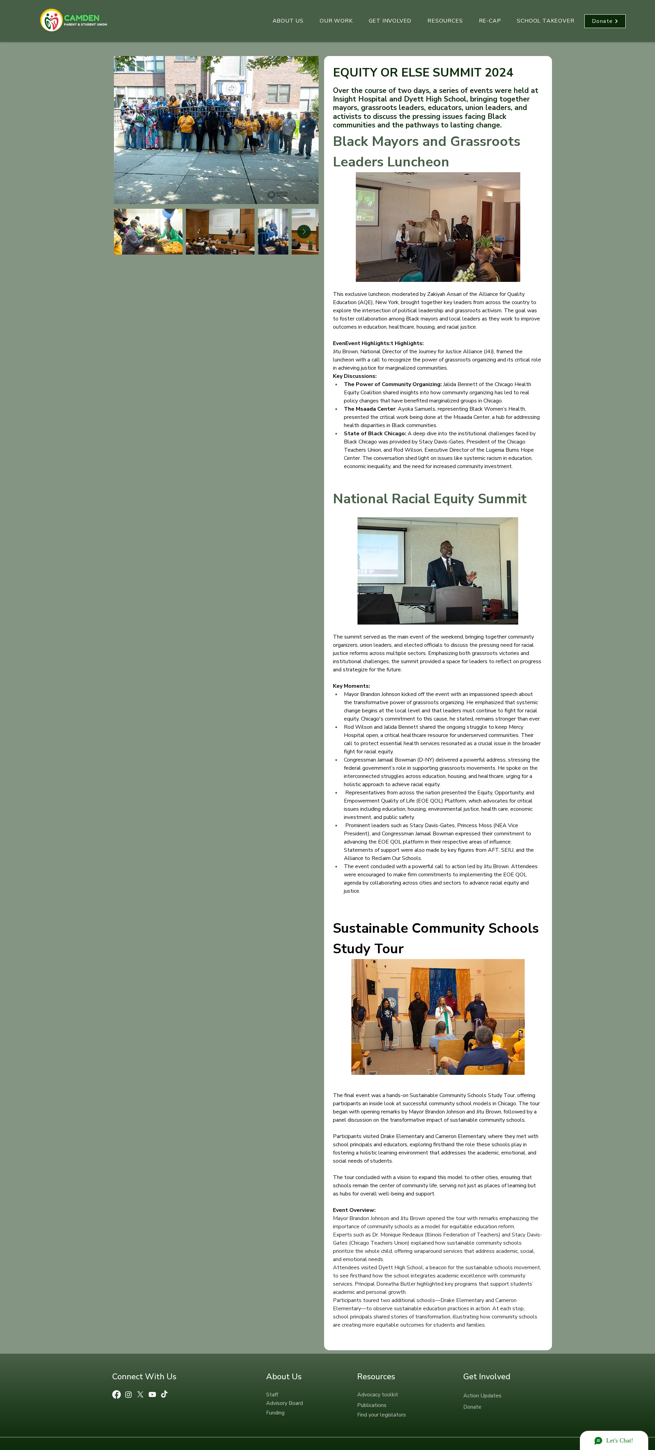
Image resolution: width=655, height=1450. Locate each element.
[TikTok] (164, 1394)
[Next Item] (304, 231)
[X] (140, 1394)
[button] (288, 21)
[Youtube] (152, 1394)
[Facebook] (116, 1394)
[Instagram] (128, 1394)
